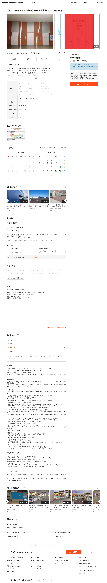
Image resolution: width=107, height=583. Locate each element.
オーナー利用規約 (60, 563)
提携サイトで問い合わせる (84, 84)
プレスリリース (46, 580)
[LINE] (23, 580)
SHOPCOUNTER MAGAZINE (87, 563)
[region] (84, 76)
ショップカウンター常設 (86, 570)
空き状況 (14, 59)
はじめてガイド (35, 563)
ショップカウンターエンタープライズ (89, 566)
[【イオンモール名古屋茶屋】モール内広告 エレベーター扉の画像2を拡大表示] (77, 31)
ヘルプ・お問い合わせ (13, 569)
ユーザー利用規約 (36, 566)
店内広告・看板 (12, 536)
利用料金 (28, 59)
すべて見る (35, 78)
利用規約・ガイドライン (13, 560)
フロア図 (62, 53)
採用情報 (36, 580)
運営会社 (27, 580)
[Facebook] (15, 580)
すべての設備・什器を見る (15, 278)
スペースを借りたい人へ (37, 560)
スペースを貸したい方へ (61, 560)
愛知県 (11, 53)
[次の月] (64, 153)
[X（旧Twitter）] (11, 580)
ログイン (89, 552)
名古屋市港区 (24, 53)
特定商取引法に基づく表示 (14, 566)
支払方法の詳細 (33, 257)
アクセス (58, 59)
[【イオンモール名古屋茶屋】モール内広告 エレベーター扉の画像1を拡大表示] (30, 31)
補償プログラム (11, 571)
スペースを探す (33, 2)
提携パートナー (35, 569)
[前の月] (8, 153)
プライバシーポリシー (13, 563)
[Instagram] (19, 580)
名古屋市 (16, 53)
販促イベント (59, 536)
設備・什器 (44, 59)
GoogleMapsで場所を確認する (55, 327)
